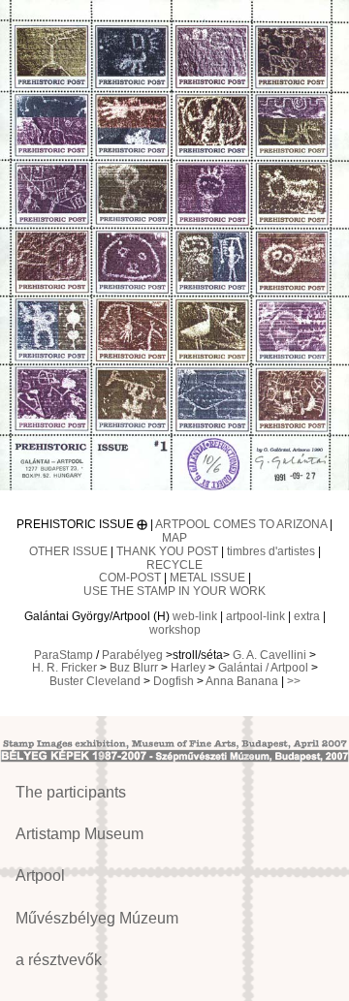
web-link (195, 616)
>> (294, 681)
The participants (71, 792)
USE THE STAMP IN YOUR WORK (174, 591)
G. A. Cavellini (269, 655)
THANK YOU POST (167, 551)
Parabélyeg (132, 655)
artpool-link (255, 616)
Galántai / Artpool (263, 667)
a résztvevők (59, 960)
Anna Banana (242, 681)
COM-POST (130, 577)
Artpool (40, 875)
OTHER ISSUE (68, 551)
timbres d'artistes (271, 551)
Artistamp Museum (79, 834)
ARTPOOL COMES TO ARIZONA (241, 524)
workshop (175, 630)
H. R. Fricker (64, 667)
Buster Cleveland (95, 681)
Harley (188, 667)
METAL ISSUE (207, 577)
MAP (174, 538)
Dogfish (173, 681)
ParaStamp (63, 655)
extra (307, 616)
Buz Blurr (134, 667)
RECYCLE (174, 565)
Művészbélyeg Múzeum (97, 918)
